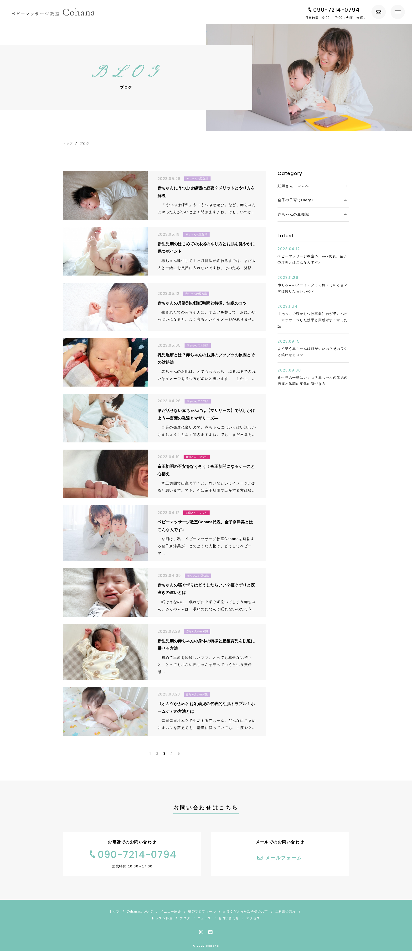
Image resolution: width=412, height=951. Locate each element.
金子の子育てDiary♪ (296, 200)
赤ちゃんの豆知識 (293, 214)
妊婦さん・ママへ (293, 186)
